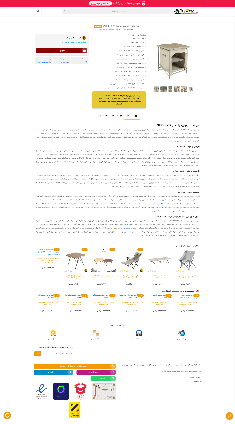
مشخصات (115, 115)
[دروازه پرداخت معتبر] (75, 410)
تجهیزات (114, 129)
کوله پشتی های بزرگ (163, 203)
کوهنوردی (126, 228)
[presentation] (199, 60)
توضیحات (130, 115)
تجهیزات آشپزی (194, 179)
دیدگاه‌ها (100, 115)
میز (179, 158)
